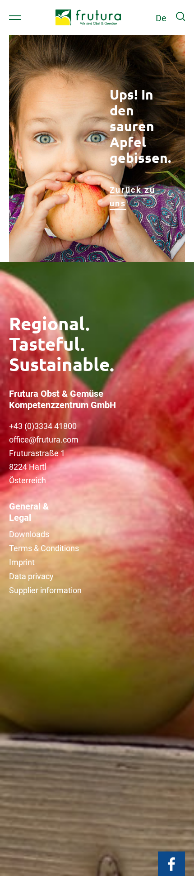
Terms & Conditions (44, 548)
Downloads (29, 534)
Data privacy (31, 576)
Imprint (22, 562)
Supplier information (45, 590)
